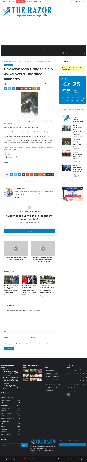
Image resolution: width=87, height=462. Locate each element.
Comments (80, 109)
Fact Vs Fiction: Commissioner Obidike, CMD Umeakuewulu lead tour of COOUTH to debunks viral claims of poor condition (47, 290)
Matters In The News (8, 418)
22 (83, 387)
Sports (57, 48)
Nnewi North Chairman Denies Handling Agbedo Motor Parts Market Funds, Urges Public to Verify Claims (29, 289)
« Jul (68, 398)
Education (45, 48)
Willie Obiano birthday (29, 181)
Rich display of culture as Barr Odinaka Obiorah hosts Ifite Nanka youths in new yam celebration (11, 289)
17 (68, 387)
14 (80, 384)
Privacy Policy (81, 459)
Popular (63, 109)
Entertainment (22, 48)
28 (80, 391)
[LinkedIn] (13, 88)
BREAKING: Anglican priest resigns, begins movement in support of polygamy (77, 170)
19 (74, 387)
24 (68, 391)
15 (83, 384)
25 (71, 391)
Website (33, 337)
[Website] (16, 197)
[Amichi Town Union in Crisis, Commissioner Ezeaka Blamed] (39, 375)
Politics (13, 48)
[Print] (52, 174)
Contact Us (74, 459)
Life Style (4, 416)
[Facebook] (5, 88)
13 (77, 384)
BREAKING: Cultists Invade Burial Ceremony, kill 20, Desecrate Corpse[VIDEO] (77, 130)
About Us (67, 459)
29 (83, 391)
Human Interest (6, 413)
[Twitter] (9, 88)
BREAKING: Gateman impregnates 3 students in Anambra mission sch (77, 155)
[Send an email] (14, 84)
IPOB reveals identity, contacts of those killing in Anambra (77, 142)
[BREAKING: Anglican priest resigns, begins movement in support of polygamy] (66, 168)
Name (6, 331)
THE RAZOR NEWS (30, 459)
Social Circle (5, 429)
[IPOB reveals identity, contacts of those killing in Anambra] (66, 141)
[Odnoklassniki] (34, 88)
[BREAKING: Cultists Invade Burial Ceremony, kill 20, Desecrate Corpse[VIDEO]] (66, 128)
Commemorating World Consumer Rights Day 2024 (78, 118)
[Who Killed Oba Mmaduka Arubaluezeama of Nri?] (39, 379)
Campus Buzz (6, 400)
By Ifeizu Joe (10, 84)
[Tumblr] (18, 88)
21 (80, 387)
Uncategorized (13, 61)
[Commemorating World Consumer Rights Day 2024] (66, 118)
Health (51, 48)
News (8, 48)
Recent (71, 109)
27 (77, 391)
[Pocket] (38, 88)
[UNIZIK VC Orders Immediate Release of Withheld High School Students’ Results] (33, 370)
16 (86, 384)
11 (71, 384)
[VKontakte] (30, 88)
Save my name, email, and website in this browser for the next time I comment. (26, 344)
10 (68, 384)
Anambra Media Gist (34, 48)
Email (6, 337)
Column (63, 48)
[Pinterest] (22, 88)
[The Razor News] (26, 12)
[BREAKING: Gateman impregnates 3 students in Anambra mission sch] (66, 153)
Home (3, 48)
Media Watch (5, 421)
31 (68, 394)
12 (74, 384)
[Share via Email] (48, 174)
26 (74, 391)
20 (77, 387)
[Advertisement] (43, 33)
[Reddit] (26, 88)
